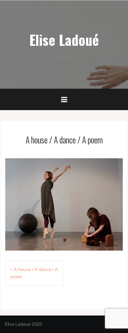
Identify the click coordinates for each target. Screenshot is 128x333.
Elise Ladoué (64, 39)
